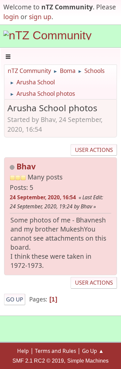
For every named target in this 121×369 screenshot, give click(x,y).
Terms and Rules (55, 351)
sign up (40, 16)
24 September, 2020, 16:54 (43, 197)
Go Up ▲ (93, 351)
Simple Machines (88, 361)
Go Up (14, 299)
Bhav (26, 166)
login (11, 16)
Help (23, 351)
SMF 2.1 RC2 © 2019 (38, 361)
